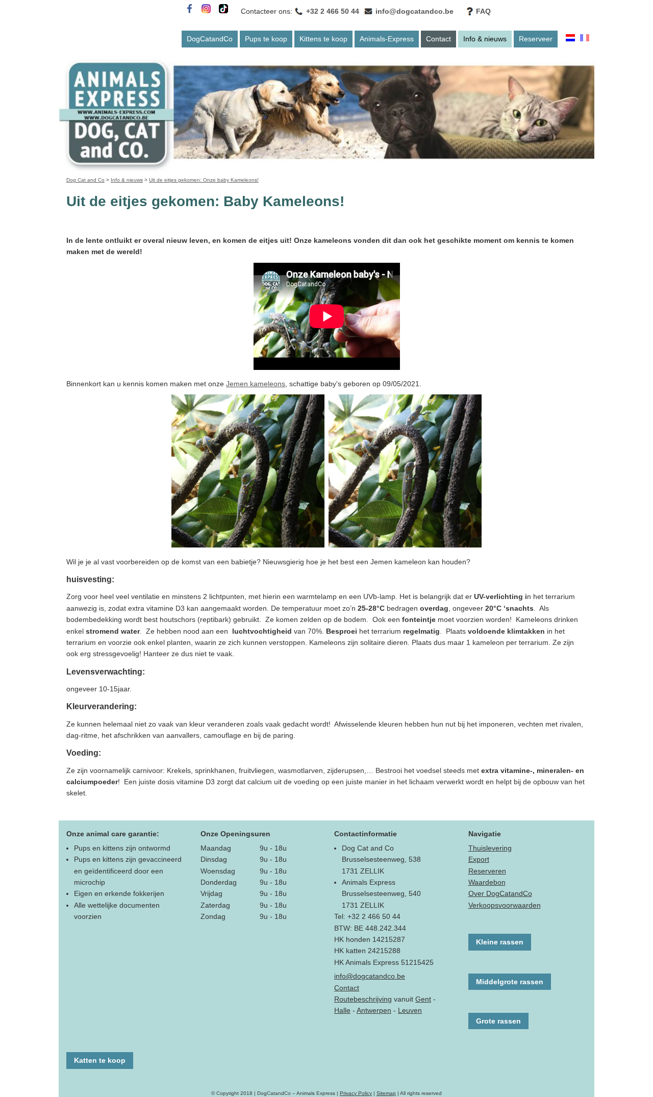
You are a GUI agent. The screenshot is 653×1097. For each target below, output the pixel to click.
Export (478, 859)
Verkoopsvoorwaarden (504, 905)
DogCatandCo (210, 39)
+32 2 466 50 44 (332, 11)
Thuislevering (490, 848)
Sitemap (386, 1093)
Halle (342, 1010)
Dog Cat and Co (85, 180)
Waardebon (487, 882)
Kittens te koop (323, 39)
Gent (423, 999)
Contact (438, 39)
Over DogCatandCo (500, 893)
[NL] (570, 39)
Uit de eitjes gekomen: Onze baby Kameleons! (204, 180)
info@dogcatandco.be (414, 11)
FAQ (483, 11)
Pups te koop (266, 39)
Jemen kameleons (255, 384)
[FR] (584, 39)
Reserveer (535, 39)
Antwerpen (374, 1010)
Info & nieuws (485, 39)
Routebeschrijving (363, 999)
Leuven (410, 1010)
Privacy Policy (356, 1093)
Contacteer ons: (266, 11)
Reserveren (487, 871)
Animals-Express (387, 39)
